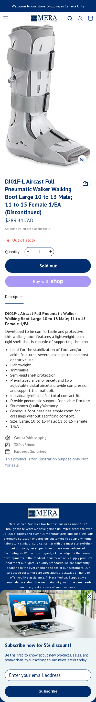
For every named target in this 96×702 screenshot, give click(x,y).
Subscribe (48, 691)
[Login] (80, 18)
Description (14, 296)
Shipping (11, 229)
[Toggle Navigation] (6, 18)
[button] (70, 18)
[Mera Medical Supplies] (37, 18)
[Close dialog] (89, 596)
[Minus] (28, 251)
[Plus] (51, 251)
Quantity (12, 251)
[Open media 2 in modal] (48, 96)
